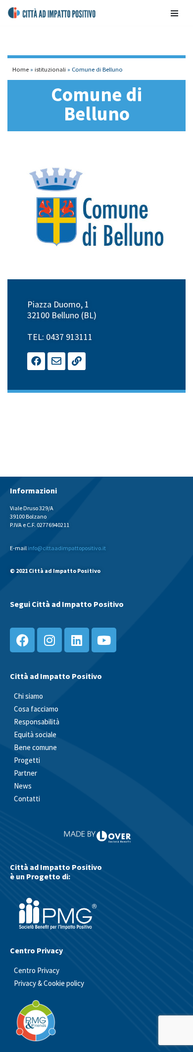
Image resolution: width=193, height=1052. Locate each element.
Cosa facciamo (36, 709)
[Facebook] (36, 361)
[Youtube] (104, 640)
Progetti (27, 760)
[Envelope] (56, 361)
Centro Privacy (36, 970)
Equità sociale (35, 734)
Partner (25, 773)
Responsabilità (36, 721)
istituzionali (50, 69)
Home (20, 69)
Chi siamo (28, 696)
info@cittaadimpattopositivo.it (67, 548)
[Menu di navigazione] (174, 12)
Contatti (27, 798)
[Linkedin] (76, 640)
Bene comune (35, 747)
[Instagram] (49, 640)
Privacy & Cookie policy (49, 983)
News (23, 785)
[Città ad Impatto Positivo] (52, 13)
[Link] (77, 361)
